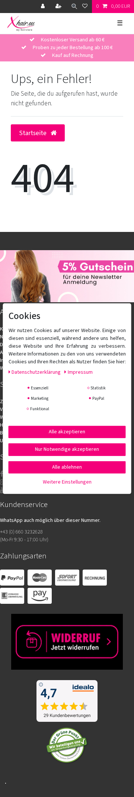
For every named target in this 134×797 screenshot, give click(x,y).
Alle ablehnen (67, 467)
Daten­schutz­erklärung (37, 372)
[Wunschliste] (85, 6)
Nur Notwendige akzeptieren (67, 449)
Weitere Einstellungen (67, 482)
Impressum (80, 372)
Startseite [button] (33, 133)
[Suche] (72, 6)
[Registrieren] (59, 6)
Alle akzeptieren (67, 431)
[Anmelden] (43, 6)
